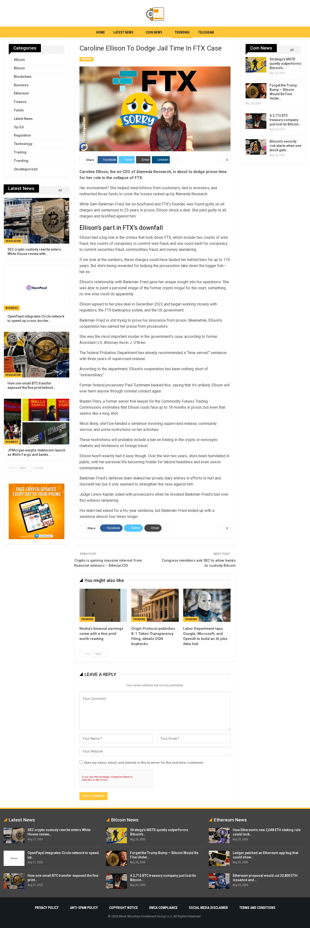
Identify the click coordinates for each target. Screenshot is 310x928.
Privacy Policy (47, 908)
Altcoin (19, 60)
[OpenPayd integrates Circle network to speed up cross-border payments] (36, 288)
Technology (23, 144)
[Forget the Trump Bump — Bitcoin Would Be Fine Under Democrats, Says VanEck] (256, 91)
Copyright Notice (123, 908)
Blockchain (22, 77)
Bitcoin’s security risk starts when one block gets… (285, 145)
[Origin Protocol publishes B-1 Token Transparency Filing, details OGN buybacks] (155, 605)
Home (100, 32)
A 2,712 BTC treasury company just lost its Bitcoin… (285, 120)
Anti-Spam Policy (84, 908)
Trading (20, 152)
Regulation (22, 135)
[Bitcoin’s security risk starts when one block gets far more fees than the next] (256, 147)
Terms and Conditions (257, 908)
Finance (20, 102)
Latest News (123, 32)
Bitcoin (19, 68)
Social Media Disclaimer (208, 908)
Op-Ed (19, 127)
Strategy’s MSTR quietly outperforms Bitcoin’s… (285, 63)
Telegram (206, 32)
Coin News (154, 32)
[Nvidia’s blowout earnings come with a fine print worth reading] (103, 605)
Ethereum (21, 93)
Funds (19, 110)
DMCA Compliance (163, 908)
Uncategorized (26, 169)
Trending (182, 32)
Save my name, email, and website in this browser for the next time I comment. (144, 762)
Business (21, 85)
